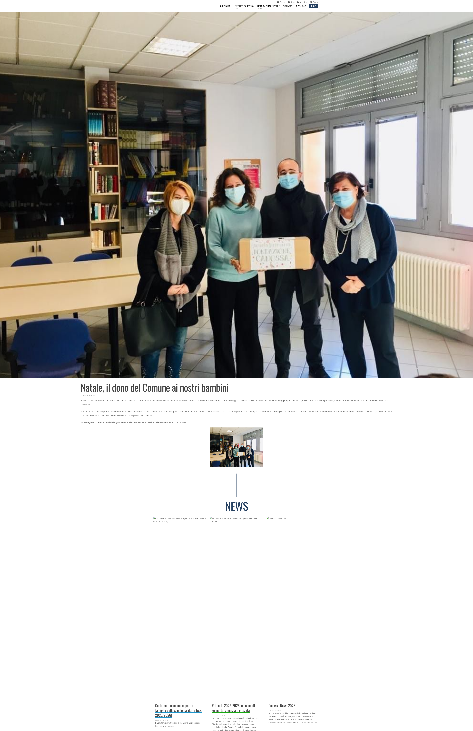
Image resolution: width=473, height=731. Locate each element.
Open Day (301, 6)
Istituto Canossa (244, 6)
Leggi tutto (170, 726)
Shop (313, 6)
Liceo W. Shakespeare (268, 6)
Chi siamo (225, 6)
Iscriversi (288, 6)
